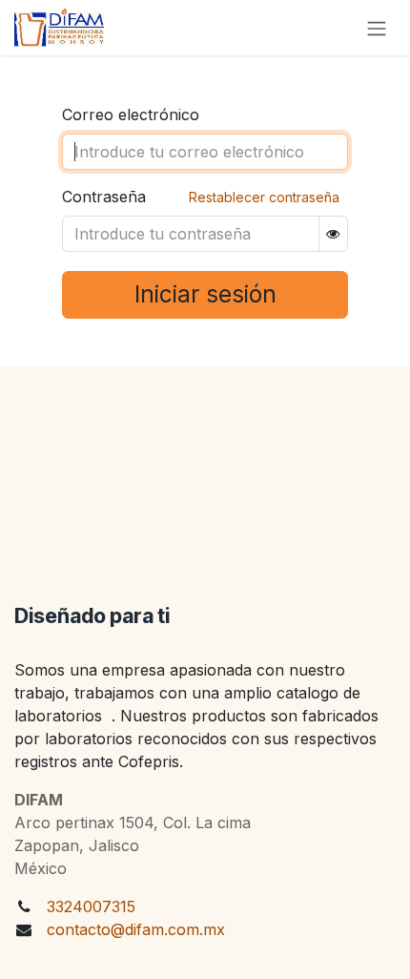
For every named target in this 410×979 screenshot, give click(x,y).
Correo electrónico (130, 114)
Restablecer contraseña (264, 197)
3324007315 (91, 906)
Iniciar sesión (205, 294)
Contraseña (104, 196)
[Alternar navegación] (377, 28)
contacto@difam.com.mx (136, 929)
